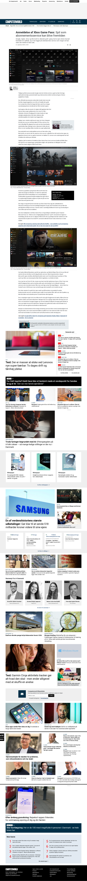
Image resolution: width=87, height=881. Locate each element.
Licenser (59, 659)
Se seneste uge (43, 861)
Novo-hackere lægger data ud (44, 26)
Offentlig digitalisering (57, 123)
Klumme (63, 351)
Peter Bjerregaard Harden (72, 601)
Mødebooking (37, 1)
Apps (7, 724)
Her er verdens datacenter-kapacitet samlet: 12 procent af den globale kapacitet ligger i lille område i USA (26, 846)
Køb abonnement (74, 1)
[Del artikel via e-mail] (68, 44)
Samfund (61, 22)
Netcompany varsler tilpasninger (60, 26)
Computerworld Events (55, 870)
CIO (62, 343)
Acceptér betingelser (34, 698)
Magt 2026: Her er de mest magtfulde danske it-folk (22, 26)
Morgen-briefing (49, 633)
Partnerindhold (53, 872)
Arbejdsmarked (9, 439)
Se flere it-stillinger (43, 551)
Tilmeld (51, 695)
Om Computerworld (13, 1)
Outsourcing (61, 569)
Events (25, 1)
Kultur (58, 504)
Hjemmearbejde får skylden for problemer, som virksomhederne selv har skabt (60, 856)
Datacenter (34, 569)
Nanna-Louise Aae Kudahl (53, 601)
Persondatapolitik (71, 869)
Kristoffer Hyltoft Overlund (14, 601)
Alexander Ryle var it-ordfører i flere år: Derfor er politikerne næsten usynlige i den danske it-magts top (69, 361)
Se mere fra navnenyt (43, 607)
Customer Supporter (12, 539)
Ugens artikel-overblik (37, 869)
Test (7, 359)
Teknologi (33, 22)
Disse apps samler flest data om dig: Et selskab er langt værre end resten (25, 841)
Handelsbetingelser (71, 874)
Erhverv (43, 22)
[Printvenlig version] (70, 44)
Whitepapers (53, 874)
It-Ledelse (51, 22)
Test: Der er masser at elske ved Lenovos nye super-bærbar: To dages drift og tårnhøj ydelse (69, 339)
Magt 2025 (9, 825)
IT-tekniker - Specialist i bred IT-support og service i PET (53, 542)
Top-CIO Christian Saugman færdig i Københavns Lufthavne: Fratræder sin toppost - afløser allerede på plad (67, 347)
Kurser (30, 1)
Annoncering (52, 1)
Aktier (7, 518)
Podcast (34, 870)
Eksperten (44, 1)
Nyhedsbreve (60, 1)
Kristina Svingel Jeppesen (33, 601)
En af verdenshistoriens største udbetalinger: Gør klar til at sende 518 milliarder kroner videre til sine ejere (63, 841)
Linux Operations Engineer (72, 539)
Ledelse (63, 365)
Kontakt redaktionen (37, 876)
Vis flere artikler (64, 372)
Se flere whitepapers (43, 485)
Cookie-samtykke (71, 870)
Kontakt (66, 1)
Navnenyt (34, 874)
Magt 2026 (64, 357)
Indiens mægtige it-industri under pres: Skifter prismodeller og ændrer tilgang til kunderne (63, 851)
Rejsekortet (9, 815)
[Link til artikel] (30, 344)
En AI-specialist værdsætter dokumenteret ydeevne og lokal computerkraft (47, 323)
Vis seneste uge (75, 372)
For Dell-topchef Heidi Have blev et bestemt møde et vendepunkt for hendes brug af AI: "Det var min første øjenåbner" (69, 368)
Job (20, 1)
